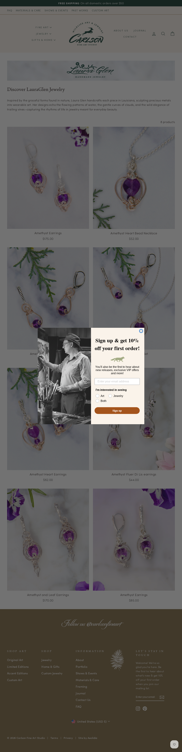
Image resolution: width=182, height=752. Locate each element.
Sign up (117, 410)
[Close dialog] (141, 331)
